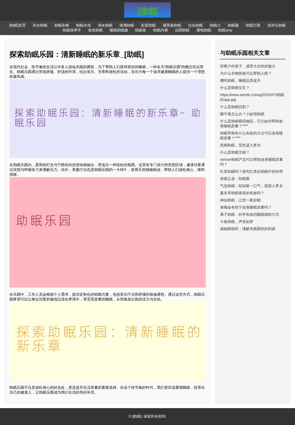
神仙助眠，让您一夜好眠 (240, 200)
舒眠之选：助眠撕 (235, 179)
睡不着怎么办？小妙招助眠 (242, 114)
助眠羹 (233, 25)
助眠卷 (140, 30)
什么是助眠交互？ (235, 88)
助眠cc (215, 25)
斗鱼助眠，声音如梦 (236, 222)
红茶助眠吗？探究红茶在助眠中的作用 (251, 171)
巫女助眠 (40, 25)
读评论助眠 (276, 25)
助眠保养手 (72, 30)
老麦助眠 (95, 30)
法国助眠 (182, 30)
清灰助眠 (105, 25)
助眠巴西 (253, 25)
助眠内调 (160, 30)
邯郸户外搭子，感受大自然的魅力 (247, 66)
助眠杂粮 (61, 25)
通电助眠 (203, 30)
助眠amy (225, 30)
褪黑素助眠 (172, 25)
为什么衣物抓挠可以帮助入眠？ (246, 73)
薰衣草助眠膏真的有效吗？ (242, 193)
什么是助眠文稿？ (235, 152)
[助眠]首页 (17, 25)
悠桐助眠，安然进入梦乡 (240, 145)
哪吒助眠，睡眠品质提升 (240, 80)
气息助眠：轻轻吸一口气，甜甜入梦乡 (251, 186)
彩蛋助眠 (148, 25)
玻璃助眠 (126, 25)
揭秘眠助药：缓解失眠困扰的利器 (247, 229)
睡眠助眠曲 (119, 30)
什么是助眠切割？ (235, 107)
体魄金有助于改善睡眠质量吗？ (246, 207)
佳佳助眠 (195, 25)
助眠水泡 (83, 25)
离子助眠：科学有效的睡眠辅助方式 (249, 214)
